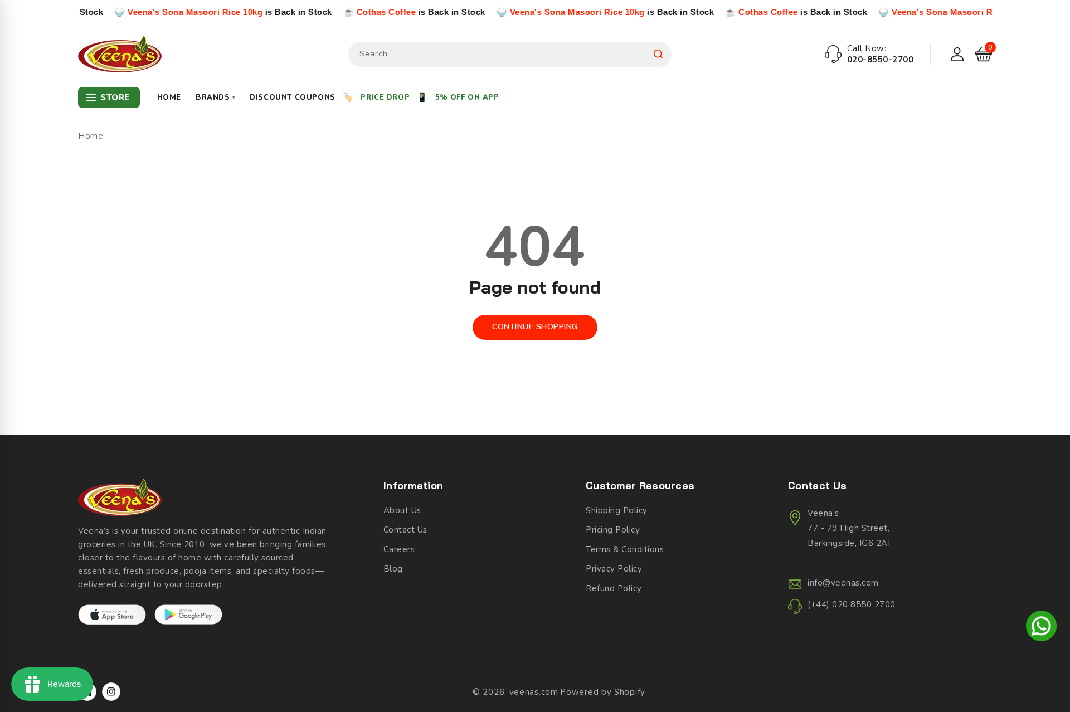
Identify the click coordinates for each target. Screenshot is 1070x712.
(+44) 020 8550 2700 (852, 604)
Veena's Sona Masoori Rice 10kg (173, 12)
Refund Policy (614, 588)
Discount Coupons (292, 97)
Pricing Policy (613, 529)
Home (169, 97)
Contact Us (405, 529)
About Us (402, 510)
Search (658, 54)
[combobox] (510, 54)
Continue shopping (535, 326)
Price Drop (385, 97)
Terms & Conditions (625, 549)
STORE (115, 97)
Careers (399, 549)
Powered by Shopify (602, 692)
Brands (215, 97)
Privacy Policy (614, 568)
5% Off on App (467, 97)
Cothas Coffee (365, 12)
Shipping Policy (617, 510)
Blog (393, 568)
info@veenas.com (843, 582)
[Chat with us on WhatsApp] (1041, 628)
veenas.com (533, 692)
